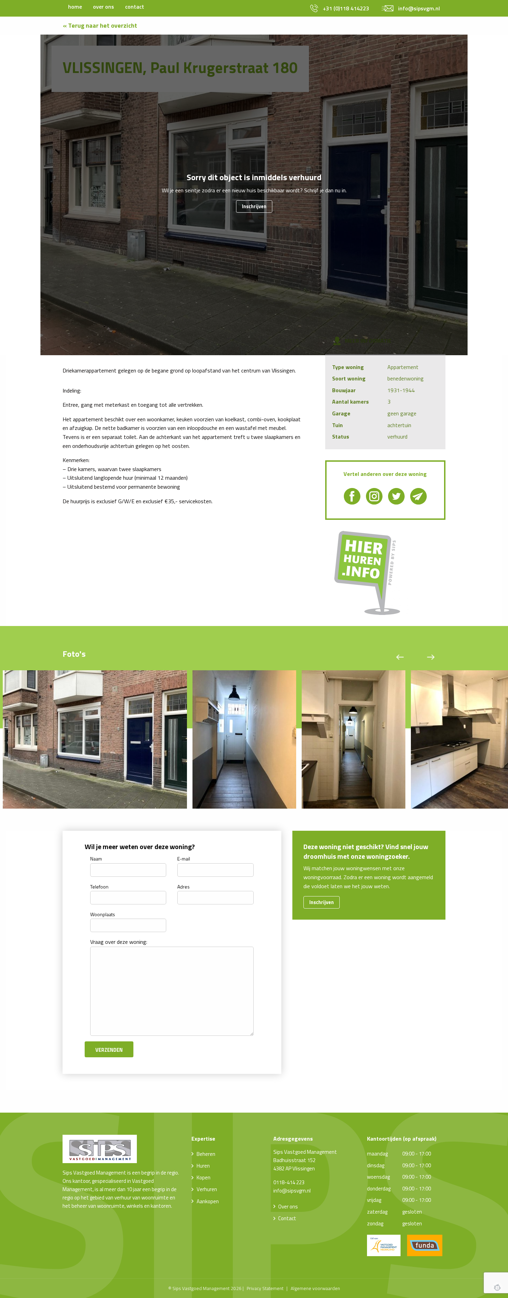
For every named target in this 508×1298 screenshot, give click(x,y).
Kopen (203, 1177)
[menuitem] (75, 6)
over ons (103, 6)
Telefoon (99, 886)
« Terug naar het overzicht (100, 25)
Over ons (288, 1206)
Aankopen (208, 1201)
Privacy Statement (265, 1288)
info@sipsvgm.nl (292, 1191)
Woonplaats (102, 914)
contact (134, 6)
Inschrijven (254, 206)
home (75, 6)
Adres (183, 886)
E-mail (183, 858)
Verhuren (207, 1189)
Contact (287, 1218)
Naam (96, 858)
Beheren (206, 1154)
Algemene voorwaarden (315, 1288)
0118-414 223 (288, 1182)
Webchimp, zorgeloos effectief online (497, 1287)
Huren (203, 1166)
